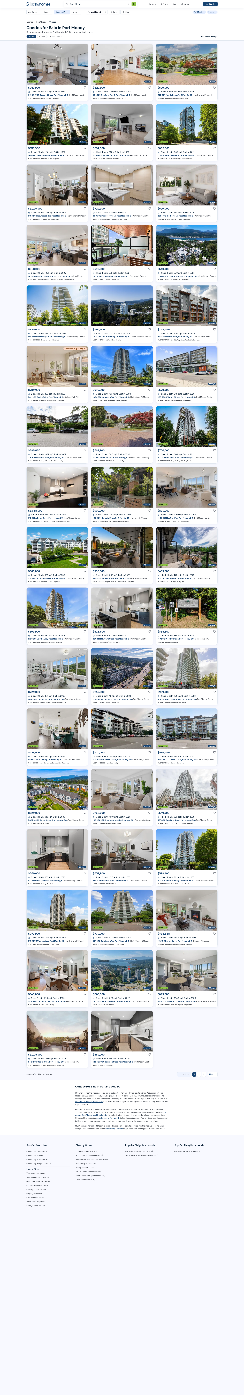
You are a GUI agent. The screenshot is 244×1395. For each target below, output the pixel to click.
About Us (185, 4)
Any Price (32, 12)
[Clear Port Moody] (204, 12)
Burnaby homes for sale (36, 1189)
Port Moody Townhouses (37, 1159)
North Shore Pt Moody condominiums (140, 1155)
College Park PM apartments (186, 1151)
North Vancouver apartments (88, 1176)
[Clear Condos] (215, 12)
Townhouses (54, 36)
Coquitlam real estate (35, 1197)
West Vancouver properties (38, 1177)
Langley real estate (34, 1193)
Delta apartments (83, 1180)
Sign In (212, 4)
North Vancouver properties (38, 1181)
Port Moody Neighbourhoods (38, 1163)
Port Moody (41, 22)
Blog (174, 4)
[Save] (84, 87)
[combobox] (100, 4)
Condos (60, 12)
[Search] (134, 4)
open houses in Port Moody (108, 1118)
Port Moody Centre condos (136, 1151)
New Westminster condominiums (89, 1159)
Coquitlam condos (83, 1151)
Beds (46, 12)
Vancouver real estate (35, 1173)
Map (127, 12)
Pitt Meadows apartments (86, 1172)
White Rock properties (35, 1202)
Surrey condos (82, 1167)
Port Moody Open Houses (37, 1151)
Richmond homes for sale (37, 1185)
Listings (30, 22)
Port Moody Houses (34, 1155)
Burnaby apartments (84, 1163)
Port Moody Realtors (114, 1129)
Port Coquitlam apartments (87, 1155)
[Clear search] (128, 4)
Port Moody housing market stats (89, 1101)
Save (115, 12)
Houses (42, 36)
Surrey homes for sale (35, 1206)
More (75, 12)
